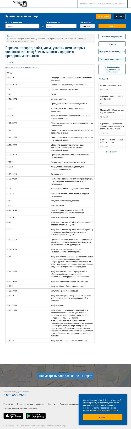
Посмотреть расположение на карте (65, 376)
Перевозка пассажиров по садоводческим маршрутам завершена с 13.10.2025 (112, 126)
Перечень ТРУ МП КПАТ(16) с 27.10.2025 (22, 67)
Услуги (115, 4)
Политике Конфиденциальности (104, 410)
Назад (11, 62)
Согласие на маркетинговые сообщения (20, 408)
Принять (103, 417)
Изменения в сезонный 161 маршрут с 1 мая (111, 141)
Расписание (97, 4)
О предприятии (86, 4)
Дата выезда (85, 22)
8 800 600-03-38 (14, 395)
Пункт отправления (13, 22)
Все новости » (112, 152)
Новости (122, 4)
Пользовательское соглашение (30, 404)
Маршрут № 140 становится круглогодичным (112, 111)
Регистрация (103, 16)
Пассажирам (107, 4)
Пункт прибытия (53, 22)
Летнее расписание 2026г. (111, 85)
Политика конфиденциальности (73, 404)
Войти (121, 16)
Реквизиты (8, 404)
